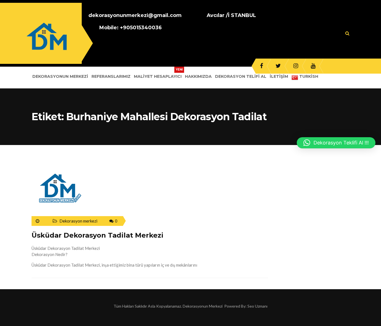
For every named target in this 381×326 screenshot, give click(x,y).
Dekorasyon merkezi (78, 220)
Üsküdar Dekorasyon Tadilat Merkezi (97, 235)
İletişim (279, 76)
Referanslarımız (111, 76)
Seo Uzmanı (257, 306)
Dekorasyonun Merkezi (60, 76)
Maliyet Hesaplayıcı (158, 76)
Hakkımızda (198, 76)
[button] (336, 142)
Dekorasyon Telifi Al (240, 76)
